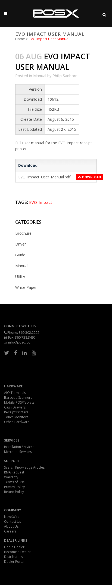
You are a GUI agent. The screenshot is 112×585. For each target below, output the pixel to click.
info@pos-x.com (20, 342)
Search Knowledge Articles (24, 467)
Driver (20, 244)
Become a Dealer (17, 552)
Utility (20, 276)
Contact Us (12, 521)
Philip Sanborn (64, 75)
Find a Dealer (14, 547)
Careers (10, 531)
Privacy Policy (14, 487)
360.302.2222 (29, 332)
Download (90, 177)
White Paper (26, 287)
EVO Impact (40, 202)
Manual (39, 75)
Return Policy (14, 491)
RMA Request (14, 472)
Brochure (23, 233)
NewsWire (12, 516)
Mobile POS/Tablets (19, 402)
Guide (20, 254)
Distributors (13, 556)
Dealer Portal (14, 561)
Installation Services (19, 447)
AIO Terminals (15, 392)
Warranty (11, 477)
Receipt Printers (16, 412)
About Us (11, 526)
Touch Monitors (16, 417)
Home (20, 38)
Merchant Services (18, 451)
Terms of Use (14, 482)
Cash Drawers (15, 407)
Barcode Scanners (18, 397)
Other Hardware (16, 422)
